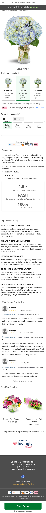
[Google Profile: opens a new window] (23, 476)
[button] (41, 508)
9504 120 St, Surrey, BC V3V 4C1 (23, 464)
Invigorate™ (22, 314)
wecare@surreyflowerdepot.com (23, 469)
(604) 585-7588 (23, 466)
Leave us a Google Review (23, 484)
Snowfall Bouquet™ (24, 337)
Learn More (39, 108)
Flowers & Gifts (12, 10)
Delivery (7, 120)
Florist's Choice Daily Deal (26, 367)
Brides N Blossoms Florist (23, 2)
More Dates (39, 126)
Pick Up (20, 119)
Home (4, 10)
